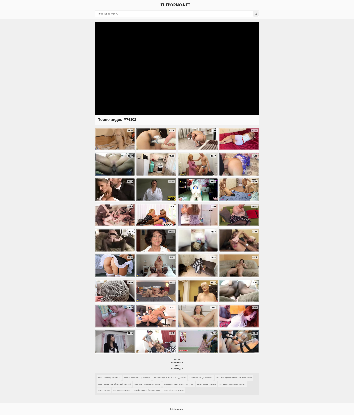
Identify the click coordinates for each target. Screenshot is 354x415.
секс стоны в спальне (206, 384)
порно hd (177, 365)
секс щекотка (104, 390)
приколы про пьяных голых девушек (170, 377)
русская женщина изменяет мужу (179, 384)
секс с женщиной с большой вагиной (114, 384)
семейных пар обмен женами (147, 390)
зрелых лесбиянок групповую (137, 377)
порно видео (177, 362)
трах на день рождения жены (147, 384)
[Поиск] (256, 14)
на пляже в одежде (121, 390)
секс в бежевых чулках (174, 390)
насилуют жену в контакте (201, 377)
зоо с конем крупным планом (232, 384)
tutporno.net (175, 5)
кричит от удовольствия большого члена (234, 377)
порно (177, 359)
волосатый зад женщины (109, 377)
